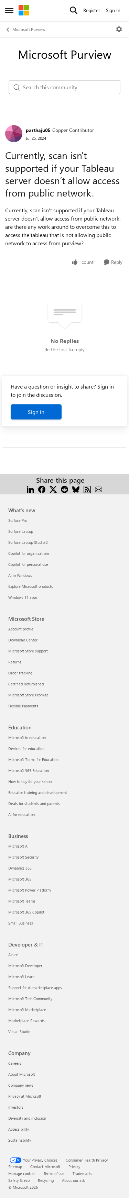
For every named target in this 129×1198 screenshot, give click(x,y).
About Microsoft (21, 1074)
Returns (14, 661)
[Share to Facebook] (41, 488)
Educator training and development (37, 792)
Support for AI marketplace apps (35, 987)
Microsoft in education (27, 737)
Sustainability (19, 1140)
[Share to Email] (98, 488)
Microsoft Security (23, 857)
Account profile (20, 628)
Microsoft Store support (28, 650)
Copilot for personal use (28, 564)
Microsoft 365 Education (28, 770)
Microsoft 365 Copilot (26, 912)
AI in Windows (20, 575)
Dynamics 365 (20, 868)
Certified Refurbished (26, 683)
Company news (20, 1085)
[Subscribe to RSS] (87, 488)
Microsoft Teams (21, 901)
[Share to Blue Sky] (75, 488)
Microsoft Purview (28, 29)
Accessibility (18, 1129)
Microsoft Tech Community (30, 998)
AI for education (21, 814)
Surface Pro (17, 520)
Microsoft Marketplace (27, 1009)
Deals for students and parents (34, 803)
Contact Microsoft (45, 1166)
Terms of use (54, 1173)
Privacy (74, 1166)
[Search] (73, 10)
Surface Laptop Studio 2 (28, 542)
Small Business (20, 923)
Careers (14, 1063)
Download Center (22, 639)
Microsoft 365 (19, 879)
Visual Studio (19, 1031)
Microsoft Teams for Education (33, 759)
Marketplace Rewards (26, 1020)
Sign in (36, 411)
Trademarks (82, 1173)
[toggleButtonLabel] (119, 29)
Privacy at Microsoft (24, 1096)
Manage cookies (21, 1173)
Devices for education (26, 748)
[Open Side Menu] (9, 10)
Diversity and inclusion (27, 1118)
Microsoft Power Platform (29, 890)
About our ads (73, 1180)
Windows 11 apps (22, 597)
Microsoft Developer (25, 965)
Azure (13, 954)
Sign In (113, 10)
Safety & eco (19, 1180)
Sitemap (15, 1166)
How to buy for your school (30, 781)
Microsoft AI (18, 846)
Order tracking (20, 672)
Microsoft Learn (21, 976)
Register (91, 10)
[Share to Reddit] (64, 488)
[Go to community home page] (24, 10)
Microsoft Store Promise (28, 694)
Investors (15, 1107)
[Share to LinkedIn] (30, 488)
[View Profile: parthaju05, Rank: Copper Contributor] (13, 133)
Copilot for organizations (29, 553)
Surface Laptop (20, 531)
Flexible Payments (23, 705)
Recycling (46, 1180)
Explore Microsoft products (30, 586)
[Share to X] (53, 488)
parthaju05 (38, 130)
